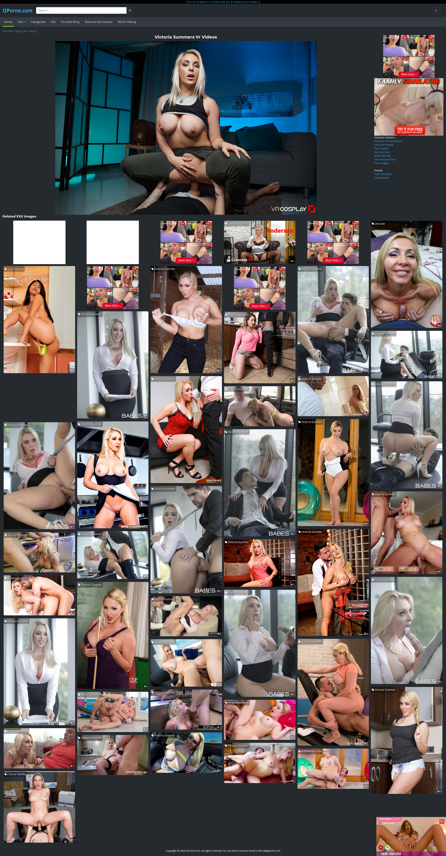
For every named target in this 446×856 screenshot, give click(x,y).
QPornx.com (18, 10)
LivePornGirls (381, 177)
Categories (38, 22)
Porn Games (381, 148)
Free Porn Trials (12, 31)
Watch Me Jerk (222, 1)
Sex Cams (28, 31)
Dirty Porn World (383, 144)
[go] (130, 10)
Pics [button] (21, 22)
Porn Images (381, 163)
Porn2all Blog (70, 22)
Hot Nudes (252, 1)
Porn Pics (191, 1)
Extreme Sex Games (98, 22)
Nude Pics (205, 1)
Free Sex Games (383, 174)
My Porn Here (382, 152)
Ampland (238, 1)
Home (8, 22)
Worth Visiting (127, 22)
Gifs (53, 22)
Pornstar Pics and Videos (388, 141)
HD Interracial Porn (385, 159)
